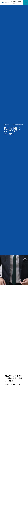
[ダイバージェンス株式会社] (5, 2)
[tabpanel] (14, 380)
